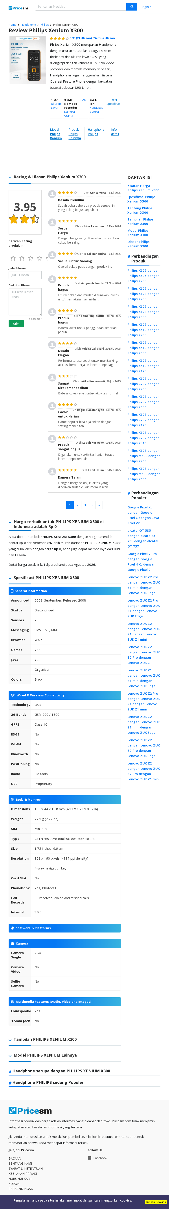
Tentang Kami (20, 1163)
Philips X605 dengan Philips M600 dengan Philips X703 (143, 455)
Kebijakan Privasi (23, 1173)
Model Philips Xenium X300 (138, 232)
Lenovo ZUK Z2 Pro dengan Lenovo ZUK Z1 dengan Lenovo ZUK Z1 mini (143, 701)
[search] (131, 7)
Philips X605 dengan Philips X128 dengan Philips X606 (143, 311)
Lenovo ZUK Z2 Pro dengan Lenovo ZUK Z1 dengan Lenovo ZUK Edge (143, 608)
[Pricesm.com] (18, 8)
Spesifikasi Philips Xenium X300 (141, 199)
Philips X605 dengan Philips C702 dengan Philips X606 (143, 401)
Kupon (14, 1184)
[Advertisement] (142, 104)
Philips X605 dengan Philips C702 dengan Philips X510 (143, 437)
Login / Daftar (146, 7)
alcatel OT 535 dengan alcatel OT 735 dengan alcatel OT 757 (142, 538)
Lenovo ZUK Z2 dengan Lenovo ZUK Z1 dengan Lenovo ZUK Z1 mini (143, 631)
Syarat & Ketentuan (26, 1168)
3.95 (81, 38)
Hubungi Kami (20, 1178)
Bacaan (15, 1158)
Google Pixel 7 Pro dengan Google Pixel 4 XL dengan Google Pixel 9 (142, 561)
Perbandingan (21, 1189)
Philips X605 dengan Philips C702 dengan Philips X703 (143, 383)
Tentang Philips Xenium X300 (139, 210)
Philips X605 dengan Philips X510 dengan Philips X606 (143, 347)
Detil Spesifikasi (114, 102)
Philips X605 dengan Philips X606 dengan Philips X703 (143, 275)
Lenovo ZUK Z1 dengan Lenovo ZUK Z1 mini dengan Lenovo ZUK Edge (143, 678)
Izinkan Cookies (156, 1202)
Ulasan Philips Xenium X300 (138, 243)
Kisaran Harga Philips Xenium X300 (143, 187)
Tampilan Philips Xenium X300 (140, 221)
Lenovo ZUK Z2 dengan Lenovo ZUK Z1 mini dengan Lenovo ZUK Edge (143, 724)
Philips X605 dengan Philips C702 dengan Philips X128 (143, 419)
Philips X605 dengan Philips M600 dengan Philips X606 (143, 473)
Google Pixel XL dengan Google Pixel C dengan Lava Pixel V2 (143, 515)
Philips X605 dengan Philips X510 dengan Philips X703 (143, 329)
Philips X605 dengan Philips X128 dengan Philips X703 (143, 293)
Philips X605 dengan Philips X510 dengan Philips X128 (143, 365)
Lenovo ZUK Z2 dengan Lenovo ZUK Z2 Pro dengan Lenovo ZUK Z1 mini (143, 771)
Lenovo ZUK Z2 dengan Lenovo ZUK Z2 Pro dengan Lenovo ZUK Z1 (143, 655)
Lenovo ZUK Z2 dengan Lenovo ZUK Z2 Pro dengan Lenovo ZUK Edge (143, 748)
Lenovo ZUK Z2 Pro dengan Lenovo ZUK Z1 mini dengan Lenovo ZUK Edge (143, 585)
